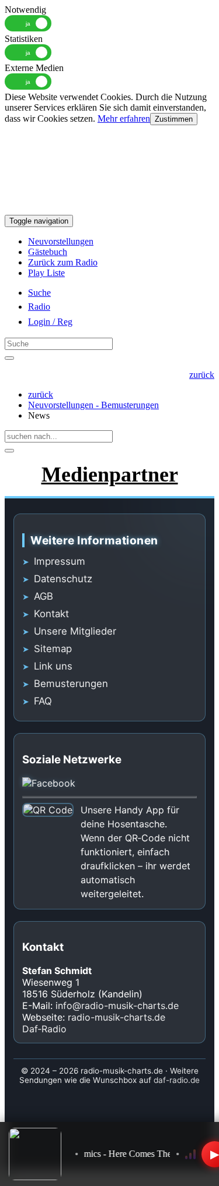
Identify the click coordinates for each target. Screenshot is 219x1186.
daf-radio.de (177, 1080)
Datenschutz (63, 579)
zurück (40, 394)
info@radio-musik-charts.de (117, 1005)
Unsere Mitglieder (75, 631)
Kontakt (51, 613)
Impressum (59, 561)
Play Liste (46, 273)
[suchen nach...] (9, 450)
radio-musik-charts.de (116, 1017)
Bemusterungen (71, 683)
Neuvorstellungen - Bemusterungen (93, 405)
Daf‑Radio (44, 1029)
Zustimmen (174, 119)
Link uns (53, 666)
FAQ (43, 701)
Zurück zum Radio (63, 262)
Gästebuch (47, 252)
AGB (43, 596)
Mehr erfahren (124, 118)
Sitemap (53, 648)
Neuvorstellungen (60, 241)
